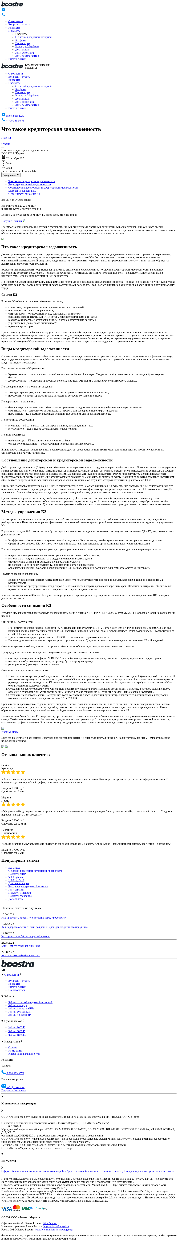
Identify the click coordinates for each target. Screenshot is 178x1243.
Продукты (14, 30)
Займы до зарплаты (19, 1011)
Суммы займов (13, 1021)
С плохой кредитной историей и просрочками (35, 870)
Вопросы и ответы (19, 24)
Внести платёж (17, 58)
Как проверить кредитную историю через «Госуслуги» (34, 917)
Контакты (14, 27)
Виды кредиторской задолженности (29, 184)
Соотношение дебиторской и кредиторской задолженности (43, 187)
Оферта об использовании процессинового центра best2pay (36, 1171)
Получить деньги (11, 220)
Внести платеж (17, 986)
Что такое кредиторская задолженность (31, 181)
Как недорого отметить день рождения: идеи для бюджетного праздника (44, 927)
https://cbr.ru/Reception (56, 1226)
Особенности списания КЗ (24, 193)
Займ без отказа (24, 52)
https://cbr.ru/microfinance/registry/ (54, 1229)
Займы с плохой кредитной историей (30, 1002)
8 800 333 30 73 (15, 120)
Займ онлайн (16, 889)
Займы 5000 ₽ (16, 1031)
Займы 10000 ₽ (17, 1035)
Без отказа (14, 867)
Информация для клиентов (24, 1053)
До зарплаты (22, 49)
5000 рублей (15, 877)
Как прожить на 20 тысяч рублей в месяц (25, 936)
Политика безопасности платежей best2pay (98, 1171)
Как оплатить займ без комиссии (20, 955)
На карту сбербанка (20, 895)
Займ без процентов (27, 55)
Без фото (20, 40)
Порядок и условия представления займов (149, 1171)
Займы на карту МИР (21, 1008)
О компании (15, 21)
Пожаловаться (16, 990)
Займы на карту (17, 1005)
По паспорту (22, 43)
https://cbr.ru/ (50, 1223)
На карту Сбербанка (27, 46)
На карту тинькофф (19, 892)
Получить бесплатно (13, 1090)
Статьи (12, 1047)
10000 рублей (16, 880)
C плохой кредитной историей (33, 37)
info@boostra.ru (15, 115)
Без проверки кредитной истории (28, 886)
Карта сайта (15, 1050)
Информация (12, 1041)
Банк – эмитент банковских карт (20, 945)
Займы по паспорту (19, 1014)
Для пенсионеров (18, 883)
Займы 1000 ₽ (16, 1027)
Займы (8, 996)
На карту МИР (17, 873)
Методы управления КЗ (22, 190)
